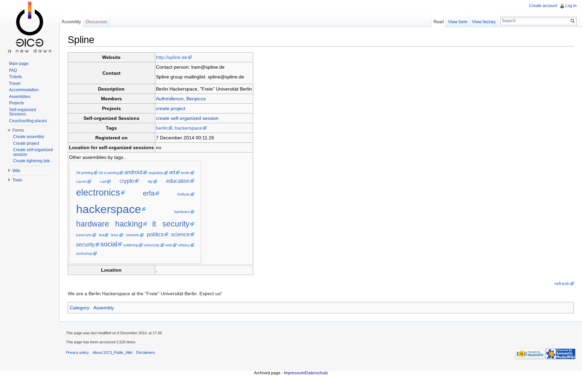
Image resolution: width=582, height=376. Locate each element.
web (168, 245)
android (133, 172)
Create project (26, 143)
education (178, 181)
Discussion (96, 21)
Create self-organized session (33, 152)
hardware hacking (109, 224)
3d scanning (109, 173)
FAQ (13, 70)
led (101, 235)
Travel (15, 83)
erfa (149, 193)
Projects (16, 103)
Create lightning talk (31, 161)
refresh (562, 283)
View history (484, 21)
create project (170, 108)
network (132, 235)
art (172, 172)
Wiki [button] (16, 170)
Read (438, 21)
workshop (84, 253)
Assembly (103, 307)
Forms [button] (18, 130)
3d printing (84, 173)
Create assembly (28, 136)
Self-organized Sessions (22, 112)
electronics (98, 192)
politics (155, 234)
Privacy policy (77, 352)
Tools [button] (17, 180)
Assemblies (19, 96)
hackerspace (188, 128)
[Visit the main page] (30, 27)
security (85, 244)
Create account (543, 5)
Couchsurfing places (28, 120)
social (108, 244)
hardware (182, 212)
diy (150, 181)
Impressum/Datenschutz (306, 373)
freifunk (183, 194)
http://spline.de (171, 57)
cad (103, 181)
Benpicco (196, 98)
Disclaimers (145, 352)
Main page (19, 63)
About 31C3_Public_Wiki (112, 352)
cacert (81, 181)
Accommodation (24, 90)
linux (115, 235)
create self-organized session (187, 118)
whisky (184, 245)
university (152, 245)
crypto (127, 181)
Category (79, 307)
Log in (571, 5)
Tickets (15, 76)
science (180, 234)
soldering (130, 245)
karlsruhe (84, 235)
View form (457, 21)
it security (170, 224)
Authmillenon (170, 98)
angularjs (156, 173)
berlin (162, 128)
